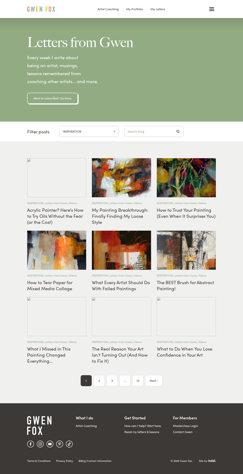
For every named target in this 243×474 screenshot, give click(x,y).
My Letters (158, 9)
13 (137, 380)
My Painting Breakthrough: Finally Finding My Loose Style (120, 216)
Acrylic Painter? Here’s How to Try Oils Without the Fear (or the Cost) (55, 216)
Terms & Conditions (38, 461)
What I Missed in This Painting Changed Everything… (48, 354)
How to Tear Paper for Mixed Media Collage (49, 285)
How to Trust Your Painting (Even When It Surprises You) (186, 213)
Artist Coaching (108, 9)
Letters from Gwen (56, 203)
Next (153, 380)
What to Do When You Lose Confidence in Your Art (184, 351)
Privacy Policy (64, 461)
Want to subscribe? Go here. (52, 98)
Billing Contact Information (95, 461)
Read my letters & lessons (141, 432)
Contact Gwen (183, 432)
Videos (73, 203)
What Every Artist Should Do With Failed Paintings (121, 285)
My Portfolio (134, 9)
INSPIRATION (35, 203)
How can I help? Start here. (143, 426)
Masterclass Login (185, 426)
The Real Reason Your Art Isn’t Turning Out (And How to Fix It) (120, 354)
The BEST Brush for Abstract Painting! (185, 285)
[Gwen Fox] (41, 9)
